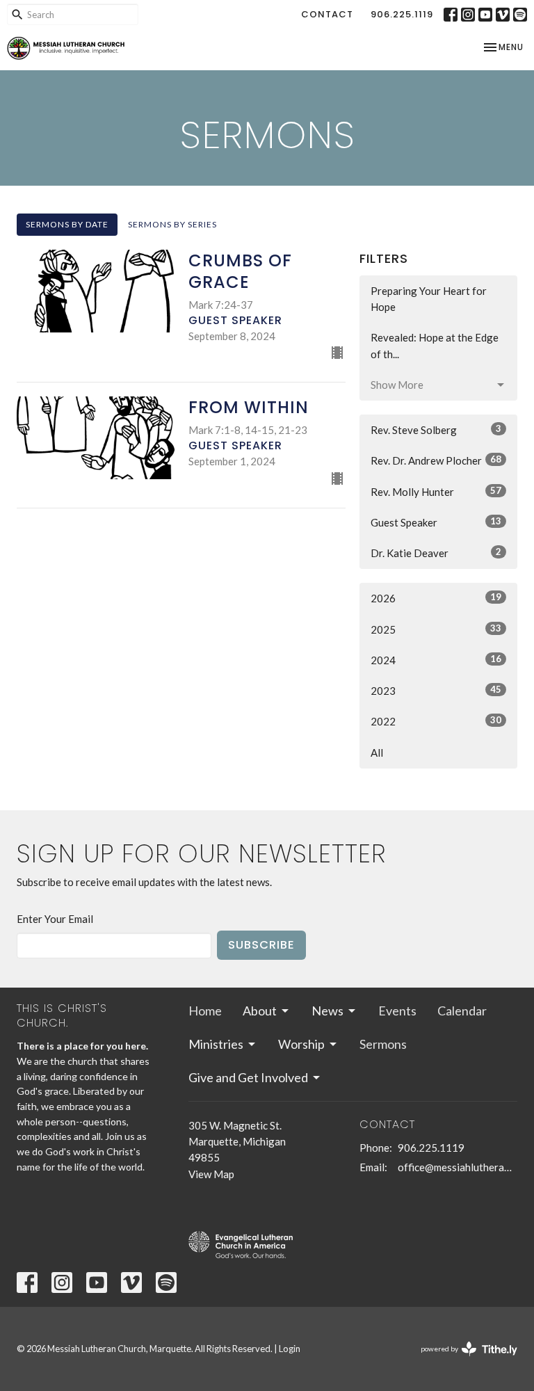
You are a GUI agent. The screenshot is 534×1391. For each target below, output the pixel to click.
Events (397, 1010)
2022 (436, 720)
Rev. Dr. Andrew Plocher (436, 460)
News (327, 1010)
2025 (436, 629)
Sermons (383, 1044)
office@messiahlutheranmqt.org (457, 1167)
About (260, 1010)
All (377, 752)
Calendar (462, 1010)
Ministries (215, 1044)
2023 (436, 690)
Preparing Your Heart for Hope (429, 298)
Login (289, 1348)
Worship (301, 1044)
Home (205, 1010)
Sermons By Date (67, 224)
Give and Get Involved (248, 1077)
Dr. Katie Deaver (436, 552)
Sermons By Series (172, 224)
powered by (462, 1360)
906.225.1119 (402, 14)
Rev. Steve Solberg (436, 429)
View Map (211, 1174)
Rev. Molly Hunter (436, 491)
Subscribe (261, 945)
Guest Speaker (436, 522)
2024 (436, 659)
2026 (436, 597)
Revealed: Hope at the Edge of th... (435, 345)
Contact (327, 14)
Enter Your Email (55, 918)
